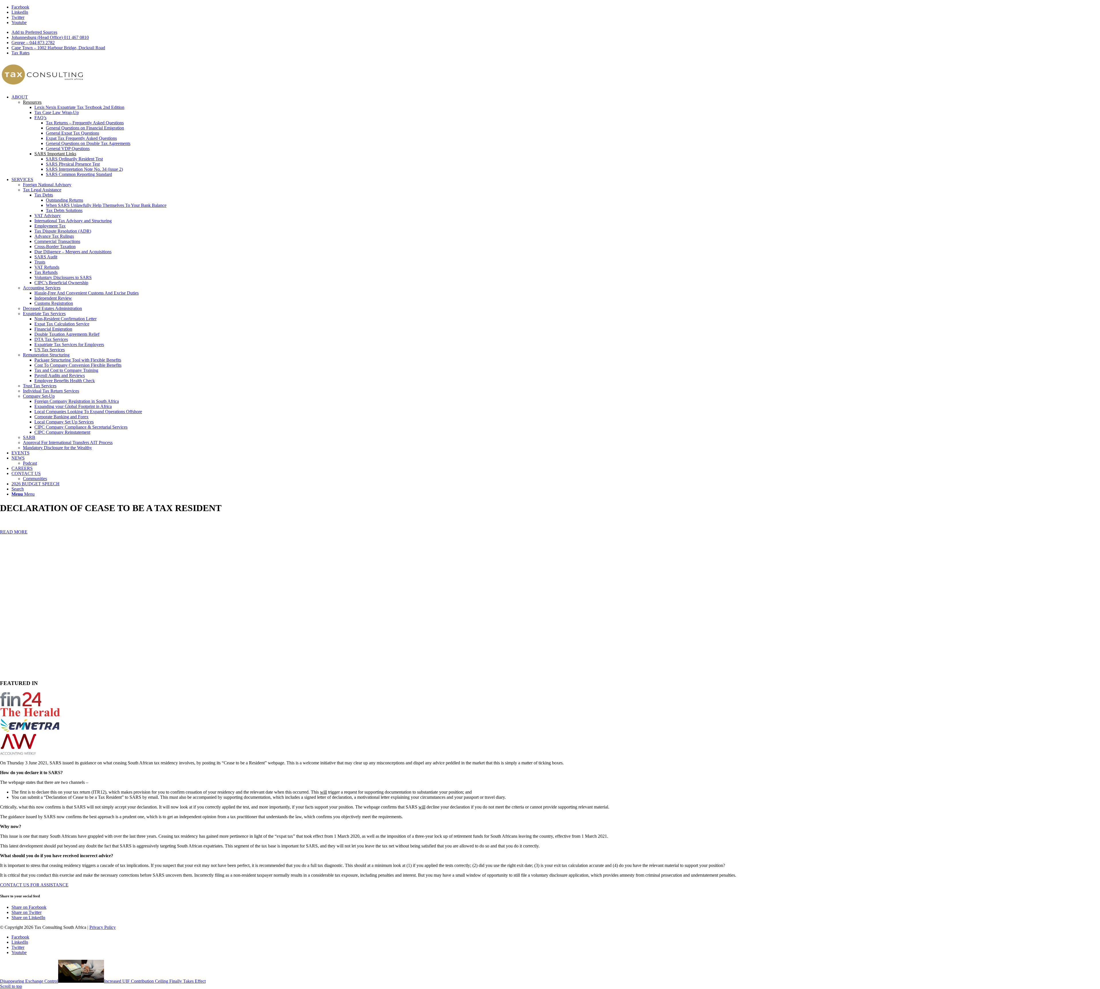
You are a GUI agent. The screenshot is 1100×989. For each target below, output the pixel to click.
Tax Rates (20, 52)
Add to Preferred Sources (34, 32)
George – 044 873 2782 (33, 42)
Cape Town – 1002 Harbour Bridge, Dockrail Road (58, 47)
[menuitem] (555, 32)
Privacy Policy (102, 927)
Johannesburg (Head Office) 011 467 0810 (50, 37)
